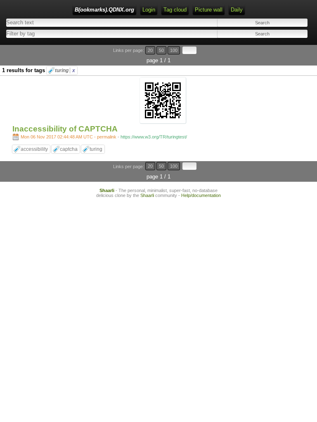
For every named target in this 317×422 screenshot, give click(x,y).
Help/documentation (201, 195)
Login (148, 10)
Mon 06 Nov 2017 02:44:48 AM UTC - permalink (68, 136)
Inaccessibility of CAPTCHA (65, 128)
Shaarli (106, 190)
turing (65, 70)
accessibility (34, 149)
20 (150, 50)
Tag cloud (175, 10)
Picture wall (208, 10)
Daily (237, 10)
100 (173, 50)
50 (161, 50)
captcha (69, 149)
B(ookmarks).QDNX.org (104, 10)
